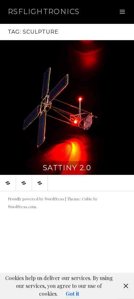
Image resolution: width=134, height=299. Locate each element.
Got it (72, 293)
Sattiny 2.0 (67, 167)
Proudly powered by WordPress (36, 198)
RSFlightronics (43, 11)
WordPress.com (22, 206)
